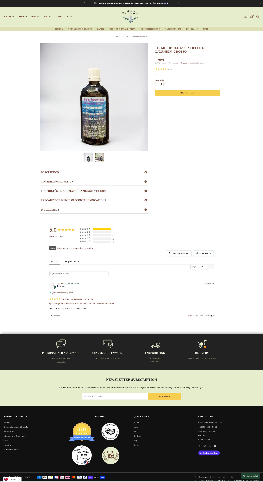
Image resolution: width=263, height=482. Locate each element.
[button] (207, 316)
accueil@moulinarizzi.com (210, 422)
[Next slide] (142, 96)
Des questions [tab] (70, 261)
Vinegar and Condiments (15, 436)
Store (21, 16)
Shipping (184, 63)
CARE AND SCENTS (173, 29)
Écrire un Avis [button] (205, 253)
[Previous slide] (45, 96)
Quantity (159, 80)
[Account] (245, 16)
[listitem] (132, 3)
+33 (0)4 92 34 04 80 (61, 358)
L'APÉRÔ (100, 29)
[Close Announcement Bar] (261, 3)
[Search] (257, 16)
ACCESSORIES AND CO (150, 29)
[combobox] (12, 479)
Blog (59, 16)
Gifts (6, 440)
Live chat (61, 361)
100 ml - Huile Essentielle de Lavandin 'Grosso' (68, 308)
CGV (231, 477)
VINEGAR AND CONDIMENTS (80, 29)
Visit (33, 16)
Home (69, 16)
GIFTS (205, 29)
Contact (48, 16)
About (7, 16)
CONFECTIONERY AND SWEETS (122, 29)
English (28, 477)
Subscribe (164, 396)
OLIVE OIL (59, 29)
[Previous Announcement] (84, 3)
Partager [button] (56, 316)
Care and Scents (11, 449)
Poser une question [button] (180, 253)
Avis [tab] (52, 261)
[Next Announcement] (179, 3)
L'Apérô (7, 445)
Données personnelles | (219, 477)
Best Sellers (9, 431)
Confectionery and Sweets (16, 427)
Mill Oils (7, 422)
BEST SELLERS (192, 29)
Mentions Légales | (202, 477)
